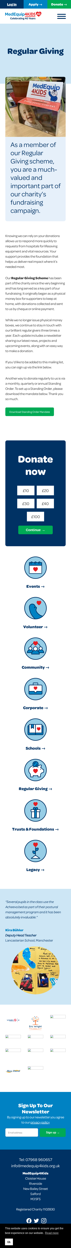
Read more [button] (52, 1233)
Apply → (35, 4)
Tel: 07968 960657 (35, 1159)
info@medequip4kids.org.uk (35, 1165)
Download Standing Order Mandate (29, 411)
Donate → (59, 4)
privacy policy (40, 1122)
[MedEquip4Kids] (23, 16)
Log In (12, 4)
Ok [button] (9, 1241)
